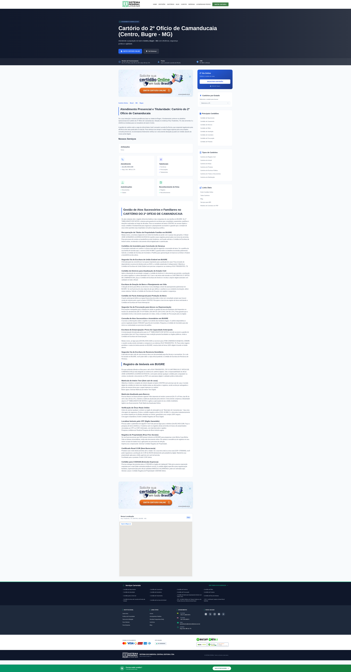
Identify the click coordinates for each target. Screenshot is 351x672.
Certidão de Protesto (206, 141)
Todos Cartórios (205, 195)
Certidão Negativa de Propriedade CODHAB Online (149, 471)
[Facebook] (219, 614)
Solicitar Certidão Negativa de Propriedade (153, 444)
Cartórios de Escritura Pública (209, 170)
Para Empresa (126, 625)
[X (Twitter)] (210, 614)
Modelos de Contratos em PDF (209, 205)
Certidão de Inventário (175, 323)
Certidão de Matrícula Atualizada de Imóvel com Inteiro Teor (189, 595)
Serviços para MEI (205, 202)
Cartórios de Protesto (206, 167)
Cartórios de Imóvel (206, 160)
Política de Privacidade (128, 616)
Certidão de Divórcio (206, 124)
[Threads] (223, 614)
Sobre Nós (125, 613)
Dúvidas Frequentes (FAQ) (157, 619)
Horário (182, 627)
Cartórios (170, 4)
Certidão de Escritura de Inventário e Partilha (142, 253)
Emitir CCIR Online (145, 457)
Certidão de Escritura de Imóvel (158, 600)
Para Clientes (126, 622)
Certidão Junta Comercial (129, 596)
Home (155, 4)
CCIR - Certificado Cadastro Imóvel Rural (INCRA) (214, 600)
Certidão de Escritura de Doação (149, 291)
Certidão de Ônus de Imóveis (211, 596)
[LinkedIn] (205, 614)
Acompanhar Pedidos (155, 616)
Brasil (132, 103)
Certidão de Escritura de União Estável (134, 266)
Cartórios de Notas (205, 163)
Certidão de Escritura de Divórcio (151, 277)
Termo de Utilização (127, 619)
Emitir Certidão (220, 4)
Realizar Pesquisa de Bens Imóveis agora (150, 430)
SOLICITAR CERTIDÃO (215, 81)
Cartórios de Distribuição (207, 177)
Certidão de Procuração (169, 314)
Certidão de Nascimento (207, 118)
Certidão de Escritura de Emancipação (134, 336)
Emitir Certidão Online (206, 192)
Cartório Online (123, 103)
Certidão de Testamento (156, 596)
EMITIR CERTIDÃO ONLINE (131, 51)
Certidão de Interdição (206, 131)
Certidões (161, 4)
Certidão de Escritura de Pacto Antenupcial (135, 302)
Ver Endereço (152, 51)
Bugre (141, 103)
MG (137, 103)
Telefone (182, 613)
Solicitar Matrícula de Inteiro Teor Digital (143, 389)
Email (181, 622)
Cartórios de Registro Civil (208, 157)
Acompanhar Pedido (203, 4)
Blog (177, 4)
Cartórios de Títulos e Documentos (210, 174)
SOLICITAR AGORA (221, 668)
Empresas (191, 4)
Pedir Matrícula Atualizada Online (150, 403)
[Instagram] (214, 614)
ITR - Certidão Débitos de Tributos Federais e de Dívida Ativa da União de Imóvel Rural (189, 600)
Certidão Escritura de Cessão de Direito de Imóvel (134, 600)
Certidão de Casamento (207, 121)
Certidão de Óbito (205, 128)
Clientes (184, 4)
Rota (188, 517)
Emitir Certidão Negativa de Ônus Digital (150, 416)
